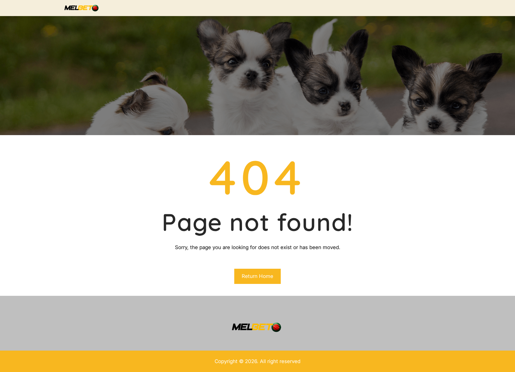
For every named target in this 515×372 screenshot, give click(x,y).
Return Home (257, 276)
